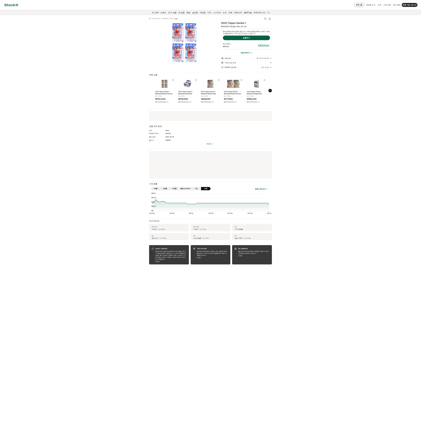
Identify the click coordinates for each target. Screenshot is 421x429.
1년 (196, 188)
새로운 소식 (370, 5)
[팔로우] (265, 19)
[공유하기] (270, 19)
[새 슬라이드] (270, 90)
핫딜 (188, 12)
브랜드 (163, 12)
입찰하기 (246, 38)
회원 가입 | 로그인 (410, 5)
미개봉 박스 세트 (167, 18)
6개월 (174, 188)
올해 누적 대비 (185, 188)
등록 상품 (359, 5)
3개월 (165, 188)
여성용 (203, 12)
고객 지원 (387, 5)
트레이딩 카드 (259, 12)
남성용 (195, 12)
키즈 (209, 12)
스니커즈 (217, 12)
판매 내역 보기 (260, 189)
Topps (176, 18)
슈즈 (225, 12)
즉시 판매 (396, 5)
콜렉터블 (248, 12)
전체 (157, 12)
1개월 (155, 188)
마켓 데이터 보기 (263, 45)
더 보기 (209, 144)
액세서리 (238, 12)
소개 (379, 5)
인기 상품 (172, 12)
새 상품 (181, 12)
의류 (230, 12)
